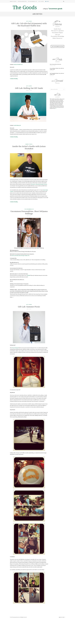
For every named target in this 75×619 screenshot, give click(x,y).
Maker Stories (13, 1)
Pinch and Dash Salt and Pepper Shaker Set (20, 255)
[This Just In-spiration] (57, 31)
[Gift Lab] (57, 34)
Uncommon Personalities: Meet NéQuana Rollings (29, 212)
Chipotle (28, 275)
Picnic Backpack (15, 347)
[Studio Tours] (57, 29)
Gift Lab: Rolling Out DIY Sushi (29, 88)
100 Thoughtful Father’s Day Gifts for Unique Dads (57, 74)
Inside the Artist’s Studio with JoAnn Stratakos (29, 147)
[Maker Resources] (57, 38)
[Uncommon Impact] (57, 33)
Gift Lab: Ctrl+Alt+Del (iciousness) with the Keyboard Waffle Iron (29, 24)
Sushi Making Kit (17, 125)
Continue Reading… (14, 78)
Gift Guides (41, 1)
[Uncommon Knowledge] (57, 36)
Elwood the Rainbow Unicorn (41, 184)
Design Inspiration (22, 1)
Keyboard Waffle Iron (18, 64)
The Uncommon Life (32, 1)
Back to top (61, 617)
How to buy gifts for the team (55, 64)
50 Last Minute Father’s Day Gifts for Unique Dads (57, 69)
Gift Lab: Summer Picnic (29, 307)
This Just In (33, 184)
